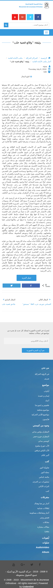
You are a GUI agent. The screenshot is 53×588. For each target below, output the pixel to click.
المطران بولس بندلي (40, 432)
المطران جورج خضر (41, 436)
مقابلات (46, 522)
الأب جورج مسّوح (42, 446)
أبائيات (46, 391)
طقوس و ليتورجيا (42, 405)
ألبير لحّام (45, 455)
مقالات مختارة (43, 527)
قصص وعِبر (44, 517)
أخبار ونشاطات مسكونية (39, 513)
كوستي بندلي (43, 441)
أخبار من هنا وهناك (41, 503)
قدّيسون (46, 419)
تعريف (46, 379)
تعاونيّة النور (44, 468)
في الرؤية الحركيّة (42, 374)
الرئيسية (44, 58)
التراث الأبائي (43, 486)
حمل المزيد (26, 278)
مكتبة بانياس (44, 477)
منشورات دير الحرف (41, 482)
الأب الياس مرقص (42, 450)
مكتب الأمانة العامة (15, 58)
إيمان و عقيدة (43, 396)
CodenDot (28, 586)
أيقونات (45, 538)
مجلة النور (45, 472)
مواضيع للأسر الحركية (40, 414)
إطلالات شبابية (43, 508)
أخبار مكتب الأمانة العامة (41, 61)
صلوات (45, 542)
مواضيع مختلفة (43, 410)
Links (47, 531)
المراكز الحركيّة (32, 58)
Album (45, 552)
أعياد (47, 400)
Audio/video (42, 547)
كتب (47, 491)
